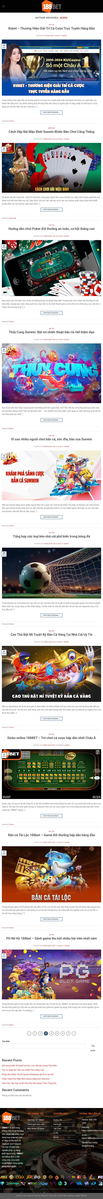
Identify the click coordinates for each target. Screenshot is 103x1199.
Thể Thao (57, 1129)
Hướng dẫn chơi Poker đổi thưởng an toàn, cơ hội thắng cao (51, 229)
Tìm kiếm (6, 1041)
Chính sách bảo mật (36, 1124)
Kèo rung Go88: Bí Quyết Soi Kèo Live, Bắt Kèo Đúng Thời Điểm (29, 1065)
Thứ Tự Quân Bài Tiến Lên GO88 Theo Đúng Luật (23, 1070)
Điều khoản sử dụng (36, 1129)
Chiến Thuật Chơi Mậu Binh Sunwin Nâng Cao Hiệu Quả (25, 1079)
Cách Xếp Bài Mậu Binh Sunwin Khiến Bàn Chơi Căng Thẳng (51, 132)
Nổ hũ (51, 328)
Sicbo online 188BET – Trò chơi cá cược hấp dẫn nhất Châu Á (51, 738)
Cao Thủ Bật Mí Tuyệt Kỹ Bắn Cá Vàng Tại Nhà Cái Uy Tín (51, 634)
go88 (77, 1196)
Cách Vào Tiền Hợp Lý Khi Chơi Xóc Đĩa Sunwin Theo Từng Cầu (29, 1083)
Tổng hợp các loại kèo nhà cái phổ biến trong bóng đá (51, 536)
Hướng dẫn (57, 1120)
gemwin (71, 1196)
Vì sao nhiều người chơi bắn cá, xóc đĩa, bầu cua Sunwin (51, 439)
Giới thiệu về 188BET (36, 1120)
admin (64, 17)
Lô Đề (55, 1133)
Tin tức (51, 25)
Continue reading (51, 112)
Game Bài (57, 1124)
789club (83, 1196)
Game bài (51, 128)
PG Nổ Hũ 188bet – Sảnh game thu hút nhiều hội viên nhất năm (51, 938)
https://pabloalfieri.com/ (92, 1130)
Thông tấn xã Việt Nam (57, 1196)
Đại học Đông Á (41, 1196)
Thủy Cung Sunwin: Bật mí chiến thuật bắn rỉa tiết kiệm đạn (51, 332)
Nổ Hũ (55, 1137)
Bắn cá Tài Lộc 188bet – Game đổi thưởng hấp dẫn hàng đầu (51, 835)
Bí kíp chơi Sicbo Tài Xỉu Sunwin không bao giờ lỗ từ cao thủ (28, 1074)
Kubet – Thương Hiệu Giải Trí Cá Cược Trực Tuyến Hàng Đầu (51, 28)
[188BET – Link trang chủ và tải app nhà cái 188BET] (51, 6)
